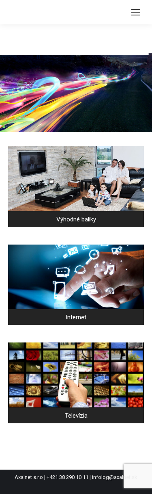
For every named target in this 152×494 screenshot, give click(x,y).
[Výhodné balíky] (76, 186)
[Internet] (76, 285)
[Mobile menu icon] (136, 12)
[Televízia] (76, 382)
